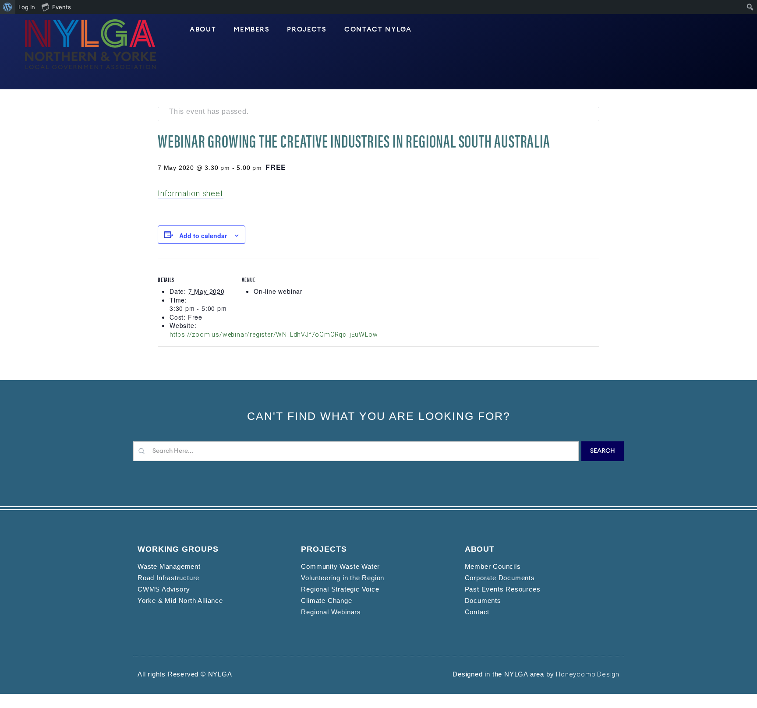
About (203, 29)
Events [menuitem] (61, 7)
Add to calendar (203, 235)
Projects (307, 29)
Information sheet (190, 193)
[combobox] (356, 451)
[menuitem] (7, 7)
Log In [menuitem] (26, 7)
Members (251, 29)
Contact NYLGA (378, 29)
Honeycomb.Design (587, 674)
